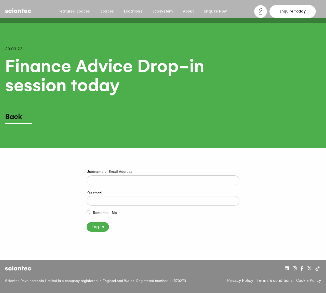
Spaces (107, 11)
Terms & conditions (275, 280)
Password (94, 192)
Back (13, 117)
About (188, 11)
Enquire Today (293, 11)
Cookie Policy (308, 280)
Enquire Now (215, 11)
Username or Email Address (109, 172)
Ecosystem (163, 11)
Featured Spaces (74, 11)
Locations (133, 11)
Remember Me (104, 213)
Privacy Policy (240, 280)
